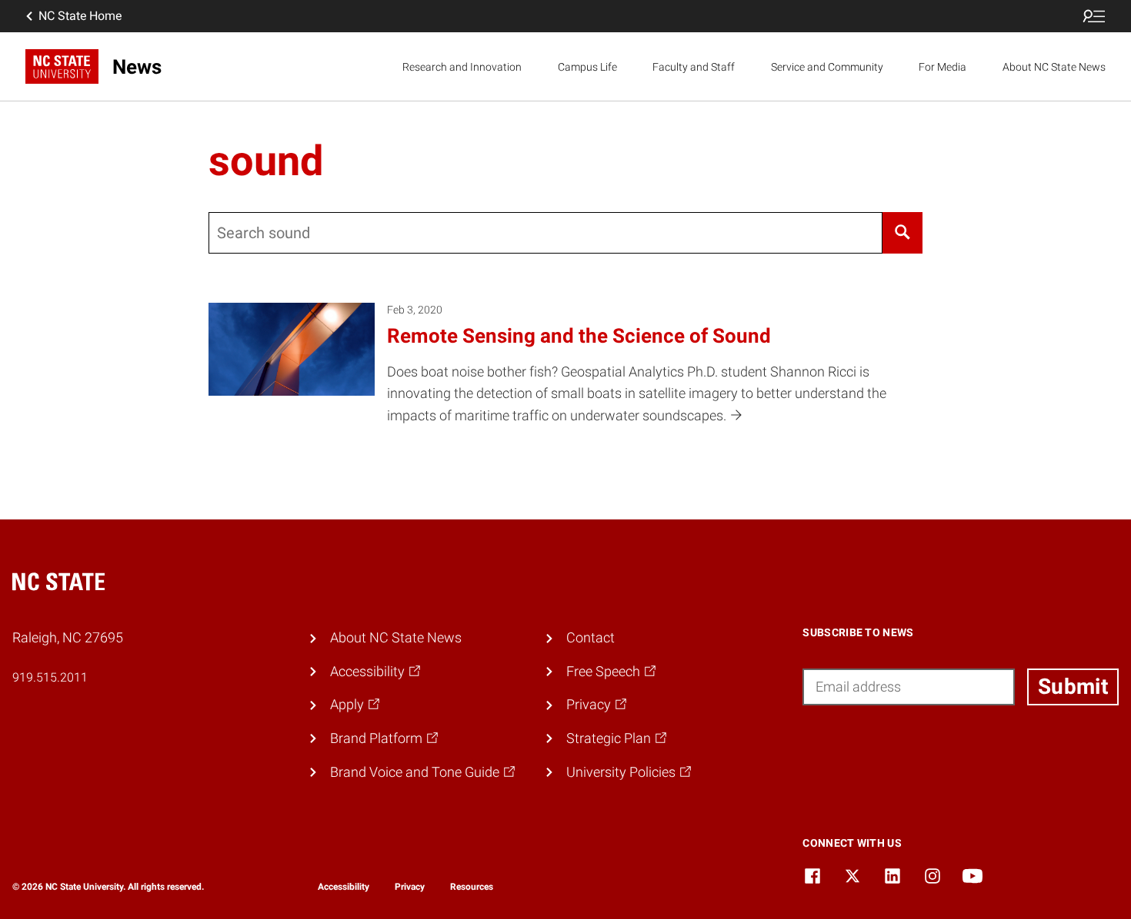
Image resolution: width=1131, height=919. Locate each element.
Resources (471, 886)
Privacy (410, 886)
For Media (942, 67)
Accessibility (343, 886)
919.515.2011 (50, 677)
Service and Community (827, 67)
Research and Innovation (462, 67)
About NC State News (1054, 67)
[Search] (902, 233)
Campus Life (587, 67)
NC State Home (80, 15)
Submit (1073, 686)
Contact (590, 637)
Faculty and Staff (693, 67)
